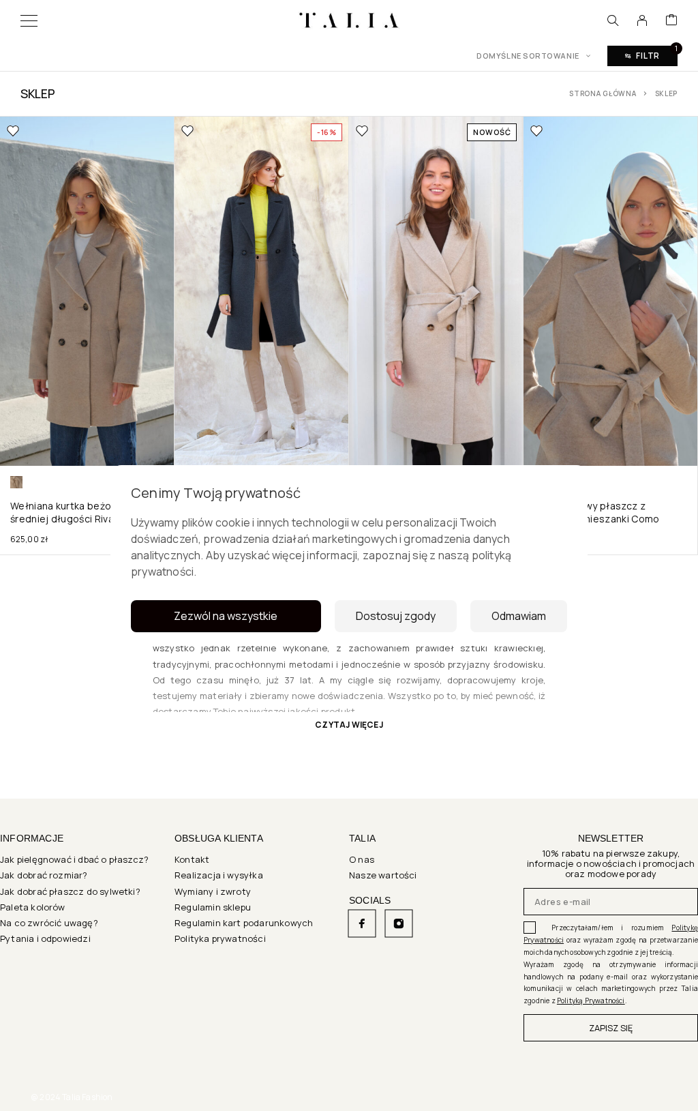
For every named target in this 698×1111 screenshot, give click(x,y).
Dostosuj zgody (396, 615)
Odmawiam (518, 615)
